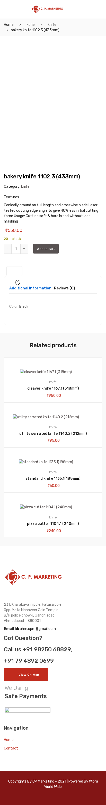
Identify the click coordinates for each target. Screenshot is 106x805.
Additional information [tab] (30, 288)
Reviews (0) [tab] (64, 288)
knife (52, 24)
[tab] (30, 290)
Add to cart (46, 249)
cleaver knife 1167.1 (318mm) (53, 388)
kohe (31, 24)
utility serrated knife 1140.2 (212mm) (53, 433)
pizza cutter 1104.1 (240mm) (53, 524)
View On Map (29, 674)
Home (9, 24)
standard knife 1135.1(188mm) (53, 478)
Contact (11, 748)
